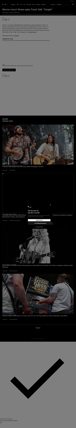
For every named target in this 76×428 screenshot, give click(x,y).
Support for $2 (39, 220)
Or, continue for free (39, 226)
